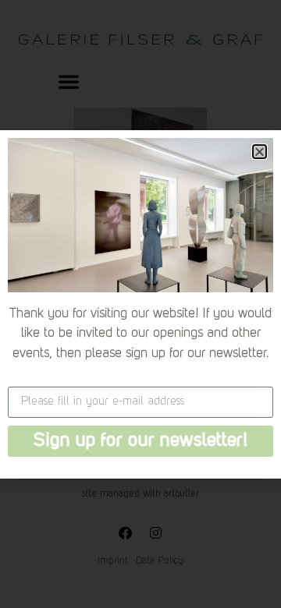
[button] (259, 151)
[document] (140, 304)
